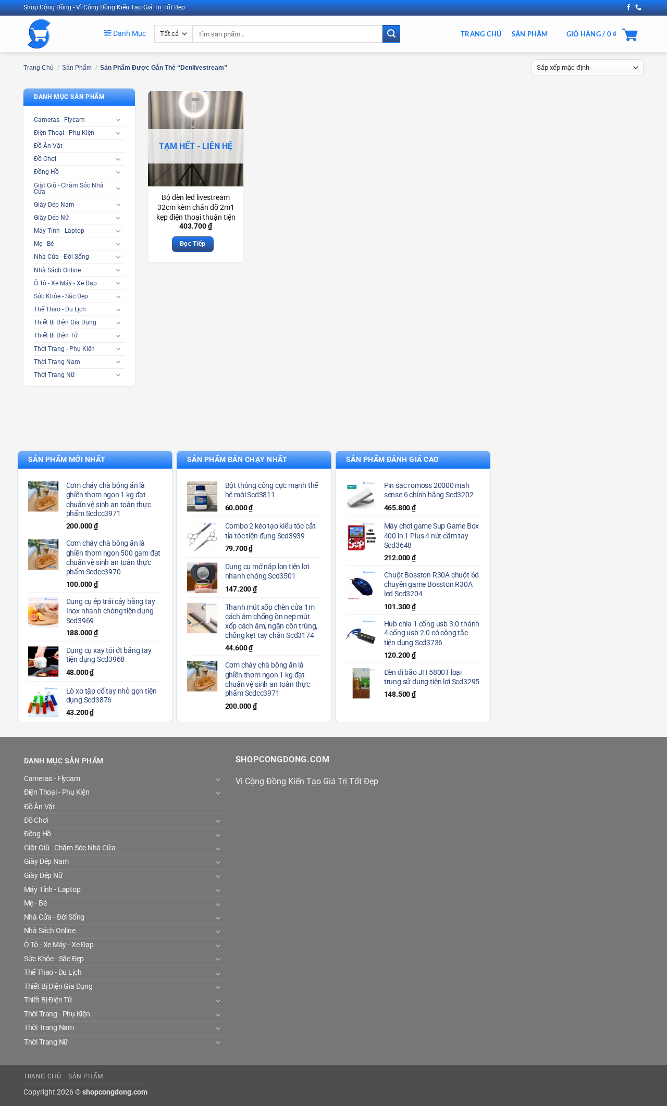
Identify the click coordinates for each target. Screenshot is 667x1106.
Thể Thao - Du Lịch (60, 309)
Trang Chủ (481, 34)
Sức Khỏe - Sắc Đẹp (61, 296)
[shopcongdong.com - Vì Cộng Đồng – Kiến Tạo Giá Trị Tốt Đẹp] (56, 34)
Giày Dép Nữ (51, 217)
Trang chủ (38, 67)
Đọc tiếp (193, 243)
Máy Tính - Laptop (59, 230)
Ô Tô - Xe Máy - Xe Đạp (65, 283)
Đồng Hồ (46, 171)
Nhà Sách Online (57, 270)
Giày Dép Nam (54, 204)
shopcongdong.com (114, 1092)
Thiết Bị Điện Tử (56, 335)
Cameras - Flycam (59, 119)
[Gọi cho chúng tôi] (638, 7)
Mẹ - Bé (44, 243)
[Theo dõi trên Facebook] (628, 7)
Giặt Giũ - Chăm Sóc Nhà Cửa (69, 188)
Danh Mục (129, 33)
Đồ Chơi (45, 158)
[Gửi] (391, 34)
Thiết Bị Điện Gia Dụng (65, 322)
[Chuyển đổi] (118, 119)
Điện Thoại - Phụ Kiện (64, 132)
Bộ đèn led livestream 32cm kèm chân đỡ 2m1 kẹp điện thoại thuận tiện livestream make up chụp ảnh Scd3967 (196, 217)
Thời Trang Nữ (54, 375)
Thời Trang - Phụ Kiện (64, 349)
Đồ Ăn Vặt (48, 145)
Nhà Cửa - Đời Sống (61, 256)
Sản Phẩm (530, 34)
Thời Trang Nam (57, 362)
